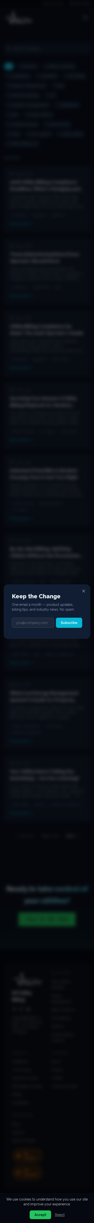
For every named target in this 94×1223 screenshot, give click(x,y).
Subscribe (69, 623)
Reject (60, 1215)
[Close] (83, 591)
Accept (40, 1215)
